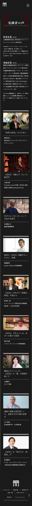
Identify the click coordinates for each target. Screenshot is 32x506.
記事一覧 (10, 492)
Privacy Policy (20, 497)
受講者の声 (25, 489)
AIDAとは (7, 489)
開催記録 (15, 489)
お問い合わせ (20, 492)
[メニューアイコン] (28, 5)
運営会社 (9, 497)
